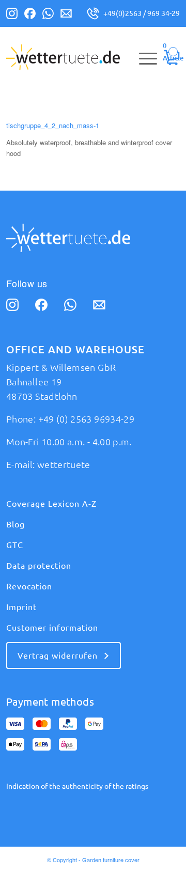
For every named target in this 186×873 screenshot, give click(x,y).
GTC (14, 545)
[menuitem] (143, 57)
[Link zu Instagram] (12, 15)
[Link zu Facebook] (30, 15)
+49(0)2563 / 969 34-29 (141, 13)
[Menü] (143, 57)
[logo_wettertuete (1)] (75, 57)
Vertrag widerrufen (58, 655)
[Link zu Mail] (66, 15)
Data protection (38, 565)
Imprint (21, 607)
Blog (15, 524)
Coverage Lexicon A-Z (51, 503)
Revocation (29, 586)
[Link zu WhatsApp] (48, 15)
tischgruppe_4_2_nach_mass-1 (52, 125)
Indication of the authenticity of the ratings (77, 786)
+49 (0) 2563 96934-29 (86, 419)
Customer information (52, 627)
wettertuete (63, 464)
